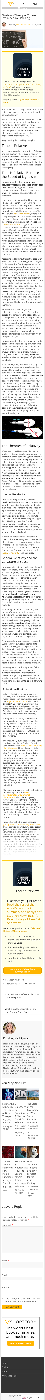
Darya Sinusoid (7, 1121)
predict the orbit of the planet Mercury (22, 746)
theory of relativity (10, 553)
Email (5, 1275)
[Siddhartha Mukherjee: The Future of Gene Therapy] (8, 1089)
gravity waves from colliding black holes (21, 824)
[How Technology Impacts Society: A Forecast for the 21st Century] (33, 1147)
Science (31, 983)
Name (5, 1260)
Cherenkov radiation (11, 224)
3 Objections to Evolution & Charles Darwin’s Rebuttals (20, 1113)
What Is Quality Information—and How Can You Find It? (20, 1010)
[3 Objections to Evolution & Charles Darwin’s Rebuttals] (20, 1089)
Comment (7, 1225)
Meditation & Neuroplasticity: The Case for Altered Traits (20, 1170)
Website (5, 1287)
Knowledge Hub (9, 1375)
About (5, 1371)
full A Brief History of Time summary (21, 929)
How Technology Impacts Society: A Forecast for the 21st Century (32, 1172)
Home (5, 1362)
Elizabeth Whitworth (23, 25)
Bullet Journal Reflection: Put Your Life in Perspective (22, 996)
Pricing (5, 1367)
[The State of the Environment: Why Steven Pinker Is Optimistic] (33, 1089)
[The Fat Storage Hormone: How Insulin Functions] (8, 1147)
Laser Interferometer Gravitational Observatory (16, 795)
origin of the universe (16, 701)
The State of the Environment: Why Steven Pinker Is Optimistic (32, 1113)
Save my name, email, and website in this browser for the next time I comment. (21, 1300)
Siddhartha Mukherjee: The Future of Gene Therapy (8, 1110)
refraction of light (22, 213)
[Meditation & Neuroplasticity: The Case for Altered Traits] (20, 1147)
